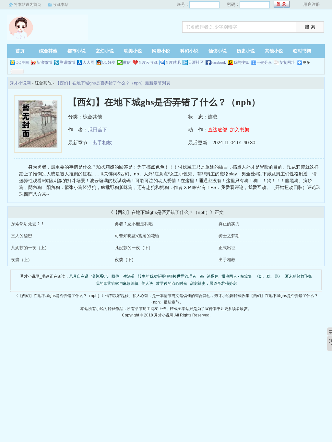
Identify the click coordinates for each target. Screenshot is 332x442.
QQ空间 (22, 62)
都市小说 (76, 51)
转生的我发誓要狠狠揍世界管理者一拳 (171, 276)
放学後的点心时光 (171, 283)
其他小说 (274, 51)
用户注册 (311, 4)
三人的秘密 (21, 235)
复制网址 (287, 62)
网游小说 (161, 51)
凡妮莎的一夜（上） (30, 247)
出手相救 (102, 142)
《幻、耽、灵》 (268, 276)
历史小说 (246, 51)
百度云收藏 (148, 62)
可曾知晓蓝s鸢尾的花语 (137, 235)
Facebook (218, 62)
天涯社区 (196, 62)
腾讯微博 (67, 62)
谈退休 (213, 276)
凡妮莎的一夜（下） (134, 247)
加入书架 (239, 129)
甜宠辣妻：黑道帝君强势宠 (213, 283)
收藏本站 (60, 4)
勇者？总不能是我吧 (134, 223)
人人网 (88, 62)
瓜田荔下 (97, 129)
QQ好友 (108, 62)
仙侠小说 (217, 51)
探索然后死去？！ (28, 223)
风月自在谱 (79, 276)
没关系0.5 (100, 276)
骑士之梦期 (229, 235)
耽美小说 (133, 51)
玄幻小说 (105, 51)
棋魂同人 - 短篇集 (236, 276)
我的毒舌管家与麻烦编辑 (117, 283)
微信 (127, 62)
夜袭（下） (125, 259)
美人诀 (147, 283)
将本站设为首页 (27, 4)
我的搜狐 (241, 62)
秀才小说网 (47, 27)
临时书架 (302, 51)
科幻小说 (189, 51)
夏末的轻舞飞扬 (298, 276)
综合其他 (48, 51)
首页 (20, 51)
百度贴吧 (173, 62)
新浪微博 (44, 62)
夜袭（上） (21, 259)
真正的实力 (229, 223)
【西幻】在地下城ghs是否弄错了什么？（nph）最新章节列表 (112, 83)
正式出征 (227, 247)
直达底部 (217, 129)
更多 (306, 62)
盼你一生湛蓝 (123, 276)
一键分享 (264, 62)
